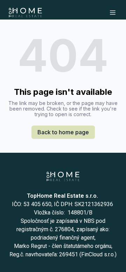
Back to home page (63, 132)
